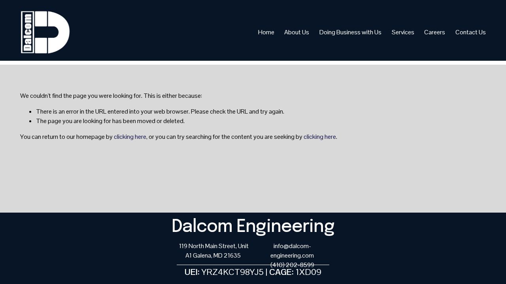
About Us (296, 32)
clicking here (130, 137)
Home (266, 32)
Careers (434, 32)
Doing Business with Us (350, 32)
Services (403, 32)
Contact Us (470, 32)
